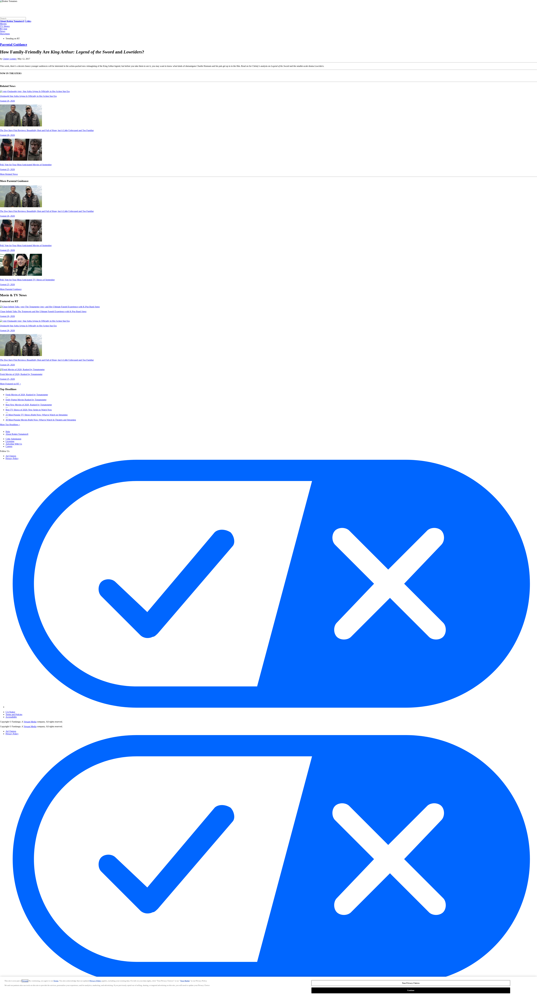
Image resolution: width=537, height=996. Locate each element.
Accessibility (11, 717)
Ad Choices (11, 456)
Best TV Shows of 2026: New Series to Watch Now (29, 410)
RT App (3, 29)
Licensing (10, 441)
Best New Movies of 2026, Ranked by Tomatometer (29, 405)
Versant (25, 981)
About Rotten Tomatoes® (17, 434)
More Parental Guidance (11, 289)
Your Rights (185, 981)
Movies (3, 24)
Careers (9, 446)
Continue (410, 990)
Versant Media (30, 722)
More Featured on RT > (10, 384)
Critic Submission (13, 439)
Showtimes (5, 34)
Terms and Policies (14, 714)
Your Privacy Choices (17, 710)
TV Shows (5, 26)
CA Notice (10, 712)
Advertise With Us (14, 444)
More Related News (9, 174)
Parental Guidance (13, 44)
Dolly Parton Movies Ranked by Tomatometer (26, 400)
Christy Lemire (10, 59)
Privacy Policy (12, 458)
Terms (55, 981)
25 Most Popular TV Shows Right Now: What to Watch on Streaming (37, 415)
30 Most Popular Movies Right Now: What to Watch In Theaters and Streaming (41, 420)
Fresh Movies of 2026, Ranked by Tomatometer (27, 394)
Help (8, 431)
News (2, 31)
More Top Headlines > (10, 424)
